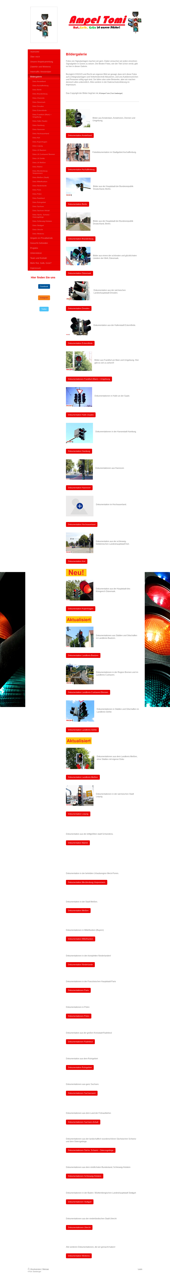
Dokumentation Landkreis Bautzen (83, 655)
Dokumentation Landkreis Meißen (83, 777)
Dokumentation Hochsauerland (81, 524)
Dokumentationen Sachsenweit (82, 1093)
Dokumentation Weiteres (79, 1256)
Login (140, 1269)
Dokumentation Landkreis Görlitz (82, 730)
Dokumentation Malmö (78, 843)
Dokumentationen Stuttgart (79, 1202)
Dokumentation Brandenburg (80, 239)
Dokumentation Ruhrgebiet (80, 1067)
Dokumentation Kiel (76, 561)
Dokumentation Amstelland (80, 135)
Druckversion (35, 1269)
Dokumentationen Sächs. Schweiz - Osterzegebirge (90, 1150)
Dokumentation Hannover (79, 488)
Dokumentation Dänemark (79, 273)
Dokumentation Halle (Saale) (81, 415)
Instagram (44, 298)
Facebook (44, 286)
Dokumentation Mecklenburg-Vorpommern (86, 882)
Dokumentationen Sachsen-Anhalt (83, 1122)
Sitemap (45, 1269)
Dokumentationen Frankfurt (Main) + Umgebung (89, 379)
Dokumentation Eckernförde (80, 343)
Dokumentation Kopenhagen (80, 609)
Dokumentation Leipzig (78, 814)
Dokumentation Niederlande (80, 965)
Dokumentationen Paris (78, 990)
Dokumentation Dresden (78, 308)
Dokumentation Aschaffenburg (81, 169)
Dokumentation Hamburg (79, 451)
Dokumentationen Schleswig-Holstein (84, 1176)
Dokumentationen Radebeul (80, 1042)
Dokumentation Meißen (78, 911)
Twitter (44, 309)
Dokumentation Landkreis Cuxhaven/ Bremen (88, 692)
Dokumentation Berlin (77, 204)
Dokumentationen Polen (78, 1016)
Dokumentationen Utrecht (79, 1227)
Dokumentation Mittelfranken (80, 939)
